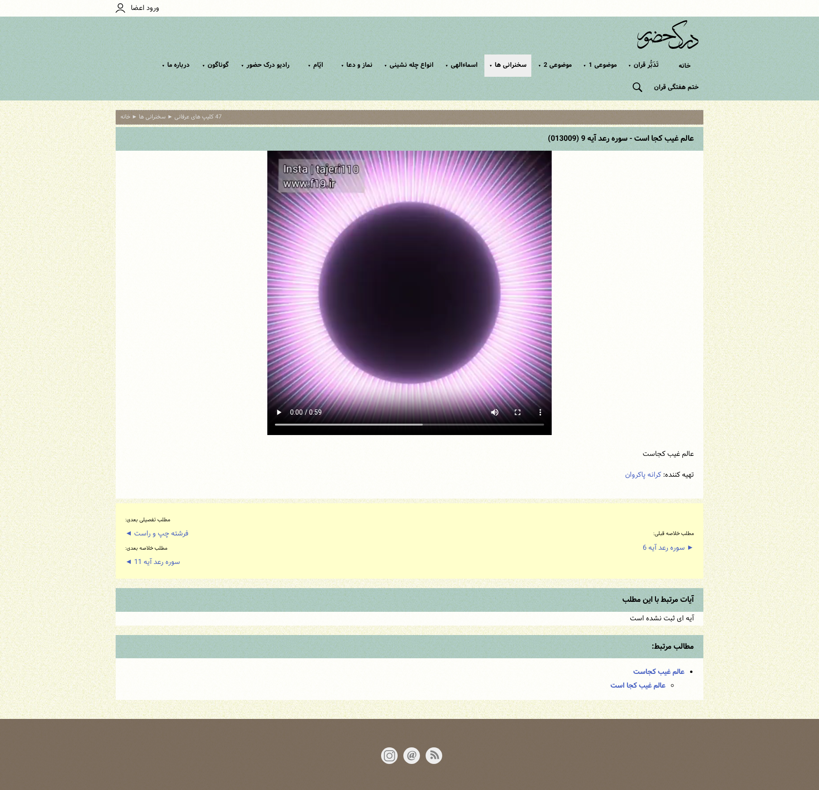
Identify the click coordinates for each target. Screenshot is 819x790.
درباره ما (176, 65)
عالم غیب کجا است (637, 685)
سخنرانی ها (508, 65)
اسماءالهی (461, 65)
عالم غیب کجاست (658, 672)
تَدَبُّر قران (643, 65)
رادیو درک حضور (265, 65)
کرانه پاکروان (643, 475)
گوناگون (215, 65)
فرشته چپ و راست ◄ (156, 534)
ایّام (315, 65)
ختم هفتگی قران (676, 87)
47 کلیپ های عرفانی (198, 117)
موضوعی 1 (600, 65)
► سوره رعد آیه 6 (668, 548)
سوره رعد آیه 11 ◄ (152, 562)
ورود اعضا (142, 8)
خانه (685, 66)
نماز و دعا (357, 65)
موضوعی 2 (555, 65)
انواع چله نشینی (409, 65)
